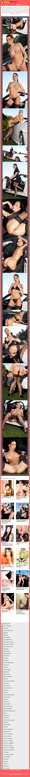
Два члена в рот (6, 497)
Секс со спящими (9, 747)
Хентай (6, 761)
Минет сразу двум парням (21, 498)
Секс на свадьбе (9, 743)
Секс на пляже (8, 740)
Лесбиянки (7, 704)
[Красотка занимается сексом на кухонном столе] (7, 533)
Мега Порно (7, 626)
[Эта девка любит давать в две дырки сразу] (7, 556)
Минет (6, 713)
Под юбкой (7, 724)
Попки (6, 727)
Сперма (6, 752)
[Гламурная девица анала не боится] (22, 510)
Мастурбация (8, 708)
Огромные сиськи (9, 720)
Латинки (6, 701)
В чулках (6, 665)
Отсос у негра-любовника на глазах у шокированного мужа (6, 590)
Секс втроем (7, 736)
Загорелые (7, 685)
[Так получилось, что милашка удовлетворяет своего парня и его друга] (22, 601)
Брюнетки (7, 651)
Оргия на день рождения (5, 611)
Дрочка (6, 678)
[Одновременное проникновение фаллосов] (7, 510)
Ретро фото (7, 731)
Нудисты (6, 717)
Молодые (6, 715)
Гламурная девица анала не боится (21, 520)
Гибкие (6, 667)
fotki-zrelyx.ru (8, 773)
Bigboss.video (19, 4)
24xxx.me (25, 4)
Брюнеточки (7, 653)
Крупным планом (9, 694)
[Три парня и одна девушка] (22, 556)
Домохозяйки (8, 676)
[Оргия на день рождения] (7, 601)
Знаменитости (8, 688)
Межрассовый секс (9, 711)
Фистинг (6, 759)
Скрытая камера (9, 750)
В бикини (6, 655)
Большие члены (8, 644)
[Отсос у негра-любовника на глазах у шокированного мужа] (7, 578)
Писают (6, 722)
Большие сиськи (9, 642)
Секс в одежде (8, 733)
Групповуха (7, 669)
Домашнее (7, 674)
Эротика (6, 766)
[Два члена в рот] (7, 488)
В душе (6, 658)
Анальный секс (8, 630)
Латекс (6, 699)
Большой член (8, 646)
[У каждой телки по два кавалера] (22, 578)
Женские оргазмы (9, 681)
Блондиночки (8, 639)
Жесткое (6, 683)
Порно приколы (8, 729)
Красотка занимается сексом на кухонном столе (7, 544)
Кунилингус (7, 697)
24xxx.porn (12, 770)
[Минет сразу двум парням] (22, 488)
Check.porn (17, 770)
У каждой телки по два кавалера (21, 588)
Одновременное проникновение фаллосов (6, 521)
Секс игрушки (8, 738)
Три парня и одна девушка (21, 566)
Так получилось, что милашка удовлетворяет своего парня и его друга (22, 613)
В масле (6, 660)
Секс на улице (8, 745)
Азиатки (6, 628)
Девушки (6, 671)
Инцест (6, 692)
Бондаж (6, 649)
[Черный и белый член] (22, 533)
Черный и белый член (21, 543)
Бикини (6, 635)
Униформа (7, 756)
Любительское (8, 706)
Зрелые (6, 690)
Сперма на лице (9, 754)
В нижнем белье (8, 662)
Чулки (5, 763)
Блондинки (7, 637)
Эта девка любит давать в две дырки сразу (7, 567)
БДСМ (6, 632)
